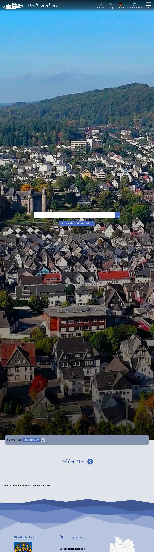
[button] (117, 215)
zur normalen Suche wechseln (76, 223)
